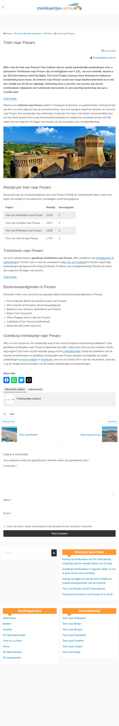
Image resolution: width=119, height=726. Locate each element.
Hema (6, 646)
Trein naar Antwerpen (74, 618)
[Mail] (29, 380)
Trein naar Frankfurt (73, 641)
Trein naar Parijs (71, 652)
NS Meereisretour (12, 652)
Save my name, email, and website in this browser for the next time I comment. (49, 526)
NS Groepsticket (12, 658)
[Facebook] (6, 380)
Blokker (7, 624)
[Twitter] (21, 380)
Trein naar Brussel (72, 629)
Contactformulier (72, 351)
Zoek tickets (10, 98)
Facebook (46, 359)
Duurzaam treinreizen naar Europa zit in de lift (87, 594)
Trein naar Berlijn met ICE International (83, 588)
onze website (30, 359)
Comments (10, 466)
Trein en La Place (12, 641)
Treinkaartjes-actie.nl (104, 57)
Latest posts (35, 389)
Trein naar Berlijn (71, 624)
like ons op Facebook (74, 262)
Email (7, 513)
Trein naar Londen (72, 646)
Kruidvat (7, 629)
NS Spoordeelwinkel (14, 635)
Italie (12, 414)
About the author (15, 389)
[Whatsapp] (14, 380)
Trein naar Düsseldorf (74, 635)
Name (7, 500)
